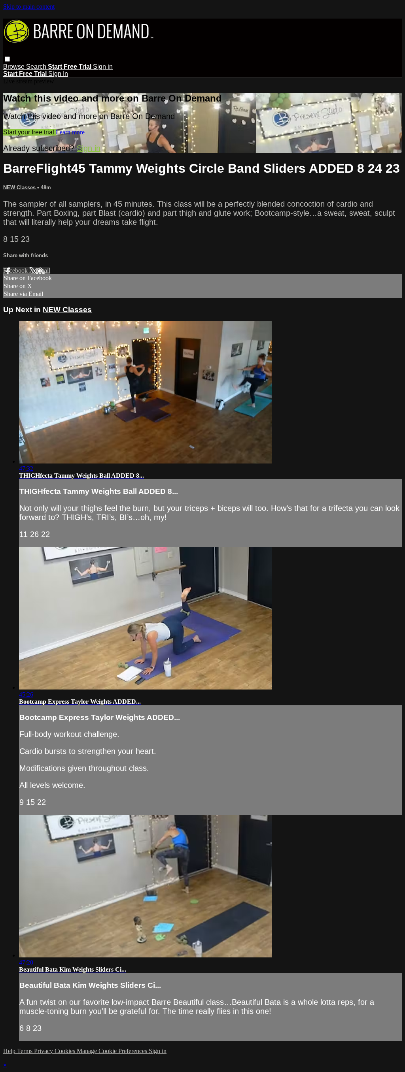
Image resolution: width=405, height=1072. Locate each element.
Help (10, 1051)
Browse (14, 66)
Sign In (58, 73)
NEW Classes (20, 187)
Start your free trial (29, 132)
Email (43, 270)
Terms (25, 1051)
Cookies (66, 1051)
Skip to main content (29, 6)
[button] (7, 59)
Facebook (16, 270)
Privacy (44, 1051)
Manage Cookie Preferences (113, 1051)
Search (37, 66)
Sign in (103, 66)
